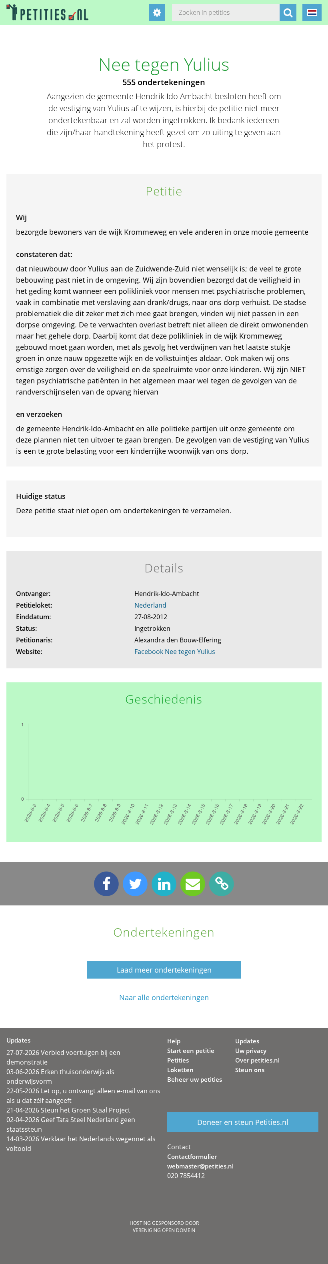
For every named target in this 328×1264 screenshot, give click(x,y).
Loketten (180, 1070)
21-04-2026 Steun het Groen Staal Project (68, 1110)
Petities (178, 1060)
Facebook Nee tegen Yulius (174, 651)
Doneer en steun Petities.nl (242, 1122)
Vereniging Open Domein (164, 1230)
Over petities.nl (257, 1060)
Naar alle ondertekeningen (164, 997)
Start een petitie (190, 1051)
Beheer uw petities (194, 1079)
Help (173, 1041)
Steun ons (249, 1070)
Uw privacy (250, 1051)
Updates (247, 1041)
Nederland (150, 605)
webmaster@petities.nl (200, 1166)
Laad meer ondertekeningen (164, 970)
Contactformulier (192, 1156)
